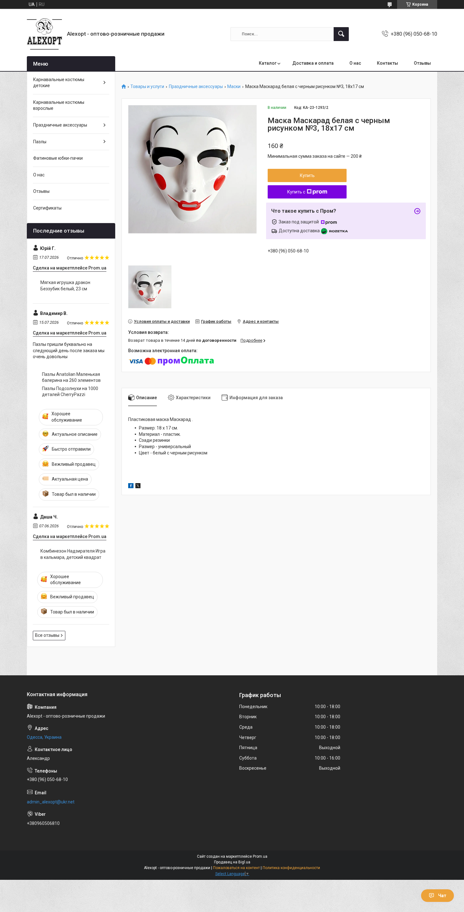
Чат (442, 895)
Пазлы (39, 141)
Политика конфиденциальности (291, 868)
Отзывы (422, 63)
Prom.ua (260, 856)
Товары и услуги (147, 86)
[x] (137, 486)
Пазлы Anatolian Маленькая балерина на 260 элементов (71, 377)
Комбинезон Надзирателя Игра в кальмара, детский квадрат (72, 554)
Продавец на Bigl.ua (232, 862)
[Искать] (341, 34)
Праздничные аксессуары (196, 86)
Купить (307, 175)
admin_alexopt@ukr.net (50, 801)
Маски (234, 86)
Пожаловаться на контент (236, 868)
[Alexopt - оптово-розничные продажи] (44, 34)
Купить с (296, 191)
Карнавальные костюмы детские (58, 82)
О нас (355, 63)
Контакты (387, 63)
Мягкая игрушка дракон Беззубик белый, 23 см (65, 285)
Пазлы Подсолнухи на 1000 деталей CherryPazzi (70, 391)
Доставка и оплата (313, 63)
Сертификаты (47, 207)
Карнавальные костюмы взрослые (58, 105)
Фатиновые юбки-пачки (58, 158)
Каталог (268, 63)
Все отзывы (47, 635)
